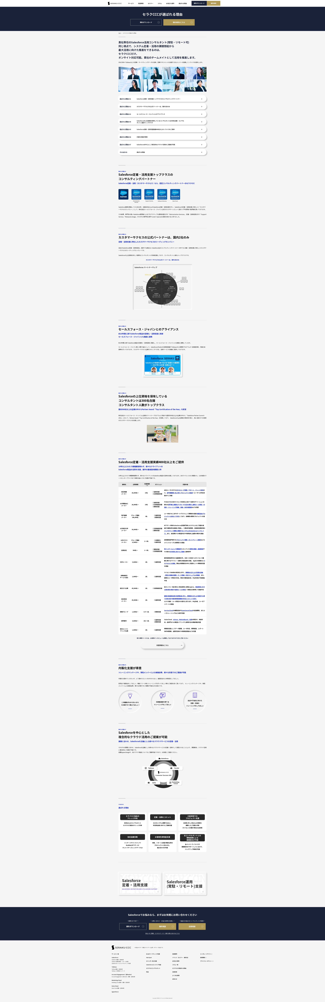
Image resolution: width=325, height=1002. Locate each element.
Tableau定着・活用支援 (117, 969)
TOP (119, 33)
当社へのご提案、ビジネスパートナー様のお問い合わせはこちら (162, 933)
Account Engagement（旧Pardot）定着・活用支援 (123, 976)
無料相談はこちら (179, 22)
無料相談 (213, 3)
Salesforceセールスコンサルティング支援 (121, 963)
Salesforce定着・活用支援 (118, 959)
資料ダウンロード (199, 3)
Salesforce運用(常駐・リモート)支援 (120, 961)
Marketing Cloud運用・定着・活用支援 (120, 982)
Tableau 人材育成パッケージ (118, 971)
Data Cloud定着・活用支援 (118, 988)
